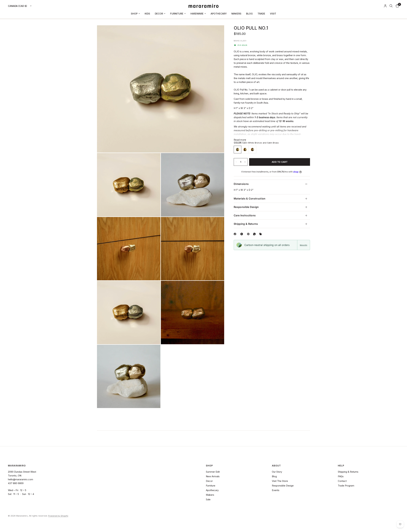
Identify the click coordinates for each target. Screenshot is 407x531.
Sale (208, 499)
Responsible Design (246, 207)
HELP (341, 466)
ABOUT (276, 466)
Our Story (277, 471)
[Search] (391, 6)
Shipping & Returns (246, 223)
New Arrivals (213, 476)
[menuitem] (135, 13)
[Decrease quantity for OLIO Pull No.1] (236, 162)
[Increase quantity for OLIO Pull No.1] (245, 162)
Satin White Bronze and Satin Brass (237, 149)
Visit (273, 13)
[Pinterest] (249, 234)
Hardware (197, 13)
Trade (261, 13)
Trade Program (346, 485)
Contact (342, 480)
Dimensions (241, 183)
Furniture (176, 13)
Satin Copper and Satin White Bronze (252, 149)
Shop (134, 13)
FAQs (341, 476)
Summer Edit (213, 471)
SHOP (209, 466)
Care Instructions (245, 215)
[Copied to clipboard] (261, 234)
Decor (159, 13)
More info (303, 245)
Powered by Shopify (58, 515)
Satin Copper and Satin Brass (245, 149)
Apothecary (219, 13)
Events (275, 490)
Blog (249, 13)
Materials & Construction (250, 198)
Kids (147, 13)
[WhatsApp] (255, 234)
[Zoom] (217, 32)
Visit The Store (280, 480)
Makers (236, 13)
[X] (242, 234)
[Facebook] (236, 234)
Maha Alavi (240, 41)
